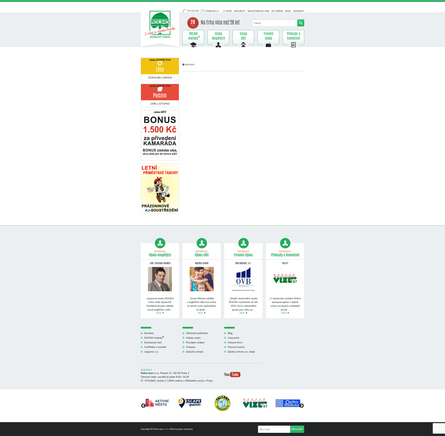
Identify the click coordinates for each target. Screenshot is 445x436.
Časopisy (190, 347)
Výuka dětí (243, 36)
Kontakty (298, 11)
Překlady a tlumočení (293, 36)
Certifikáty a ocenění (155, 347)
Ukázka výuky (193, 337)
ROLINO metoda (193, 36)
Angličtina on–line (258, 11)
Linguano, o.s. (151, 351)
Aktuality (239, 11)
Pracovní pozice (236, 347)
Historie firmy (235, 342)
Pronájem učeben (195, 342)
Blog (288, 11)
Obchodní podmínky (197, 333)
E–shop (228, 11)
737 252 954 (193, 10)
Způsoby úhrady (194, 351)
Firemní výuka (268, 36)
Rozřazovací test (153, 342)
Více (158, 313)
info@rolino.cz (212, 10)
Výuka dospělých (218, 36)
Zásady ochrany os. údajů (241, 351)
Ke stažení (277, 11)
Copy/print (233, 337)
